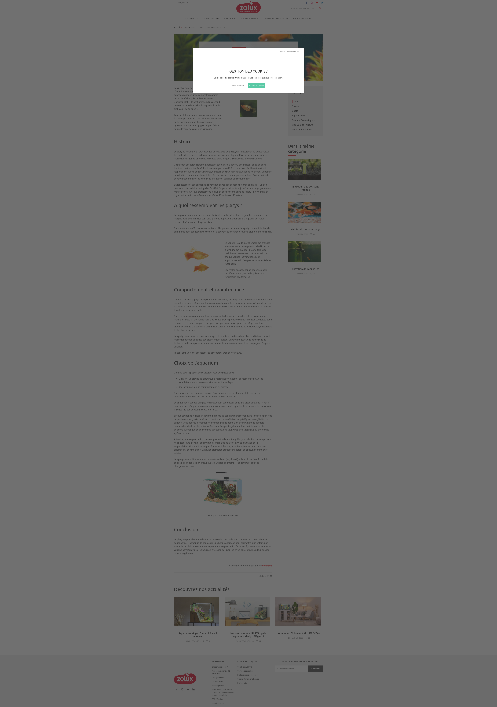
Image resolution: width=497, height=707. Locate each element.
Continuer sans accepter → (289, 51)
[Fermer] (248, 353)
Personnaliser (238, 85)
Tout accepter (257, 85)
